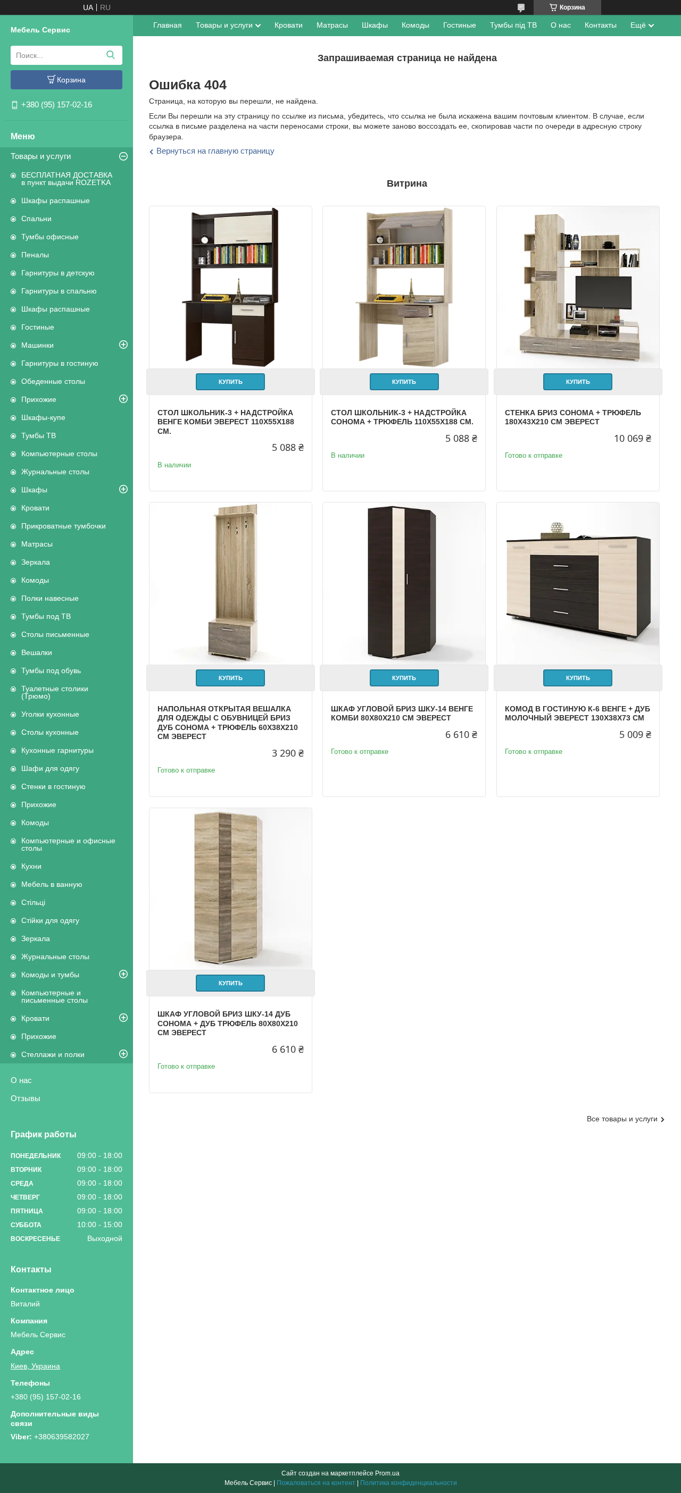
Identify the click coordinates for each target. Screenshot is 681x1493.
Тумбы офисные (50, 236)
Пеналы (35, 254)
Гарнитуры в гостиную (59, 363)
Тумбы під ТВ (513, 25)
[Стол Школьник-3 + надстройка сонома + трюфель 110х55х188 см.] (404, 287)
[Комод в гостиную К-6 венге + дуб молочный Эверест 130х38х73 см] (578, 583)
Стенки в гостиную (53, 786)
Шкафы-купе (43, 417)
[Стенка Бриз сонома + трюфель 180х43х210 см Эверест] (578, 287)
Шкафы (34, 489)
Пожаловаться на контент (316, 1483)
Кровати (35, 508)
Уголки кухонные (50, 714)
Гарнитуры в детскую (58, 273)
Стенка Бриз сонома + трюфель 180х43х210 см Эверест (573, 417)
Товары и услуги (41, 156)
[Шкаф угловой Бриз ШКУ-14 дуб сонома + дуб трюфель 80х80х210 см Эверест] (231, 889)
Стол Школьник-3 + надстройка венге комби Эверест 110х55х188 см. (225, 421)
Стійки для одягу (50, 920)
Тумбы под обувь (51, 670)
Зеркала (35, 562)
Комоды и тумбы (50, 974)
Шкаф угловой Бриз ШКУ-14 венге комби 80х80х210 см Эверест (402, 713)
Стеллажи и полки (53, 1054)
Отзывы (25, 1098)
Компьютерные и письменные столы (54, 996)
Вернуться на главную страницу (215, 150)
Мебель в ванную (51, 884)
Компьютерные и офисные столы (68, 844)
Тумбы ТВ (38, 435)
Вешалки (36, 652)
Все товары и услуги (622, 1118)
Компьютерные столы (59, 453)
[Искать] (110, 55)
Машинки (37, 345)
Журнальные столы (55, 471)
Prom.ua (387, 1473)
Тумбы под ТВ (46, 616)
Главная (167, 25)
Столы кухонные (50, 732)
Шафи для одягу (50, 768)
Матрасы (37, 544)
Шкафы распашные (55, 200)
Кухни (31, 866)
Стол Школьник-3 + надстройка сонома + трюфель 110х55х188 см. (402, 417)
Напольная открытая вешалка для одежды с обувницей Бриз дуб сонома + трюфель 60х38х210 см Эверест (227, 722)
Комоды (35, 580)
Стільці (33, 902)
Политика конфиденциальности (408, 1483)
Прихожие (38, 399)
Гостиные (37, 327)
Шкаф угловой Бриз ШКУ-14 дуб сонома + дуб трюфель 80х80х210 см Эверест (227, 1023)
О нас (21, 1080)
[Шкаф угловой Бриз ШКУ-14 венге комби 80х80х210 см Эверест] (404, 583)
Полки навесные (50, 598)
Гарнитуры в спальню (59, 291)
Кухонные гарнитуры (57, 750)
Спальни (36, 218)
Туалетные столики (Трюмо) (54, 692)
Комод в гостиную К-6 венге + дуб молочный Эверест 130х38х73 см (577, 713)
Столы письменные (55, 634)
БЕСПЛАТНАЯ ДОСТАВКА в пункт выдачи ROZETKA (66, 179)
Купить (231, 382)
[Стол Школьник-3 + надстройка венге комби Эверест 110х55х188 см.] (231, 287)
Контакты (601, 25)
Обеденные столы (53, 381)
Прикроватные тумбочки (63, 526)
